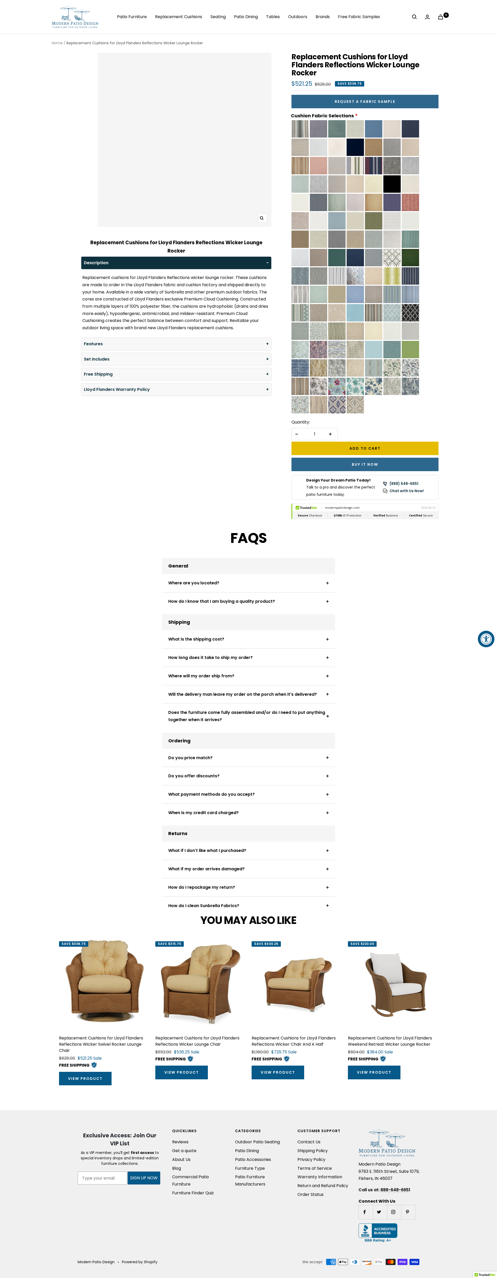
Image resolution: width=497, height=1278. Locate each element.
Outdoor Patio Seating (257, 1142)
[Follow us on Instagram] (394, 1212)
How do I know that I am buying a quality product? (221, 601)
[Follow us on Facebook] (366, 1212)
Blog (176, 1168)
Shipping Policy (312, 1151)
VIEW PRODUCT (85, 1078)
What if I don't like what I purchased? (207, 850)
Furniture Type (250, 1168)
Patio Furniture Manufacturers (250, 1180)
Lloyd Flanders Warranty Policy (117, 389)
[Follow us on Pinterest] (408, 1212)
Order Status (310, 1194)
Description (96, 263)
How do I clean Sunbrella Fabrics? (203, 906)
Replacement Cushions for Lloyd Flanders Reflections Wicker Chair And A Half (294, 1041)
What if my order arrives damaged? (206, 869)
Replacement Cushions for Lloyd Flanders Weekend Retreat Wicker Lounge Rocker (390, 1041)
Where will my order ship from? (201, 676)
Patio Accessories (253, 1159)
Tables (273, 17)
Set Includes (96, 359)
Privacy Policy (311, 1159)
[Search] (415, 17)
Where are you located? (193, 583)
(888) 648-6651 (404, 483)
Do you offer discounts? (194, 776)
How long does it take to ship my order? (210, 657)
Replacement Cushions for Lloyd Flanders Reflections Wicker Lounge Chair (197, 1041)
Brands (323, 17)
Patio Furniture (132, 17)
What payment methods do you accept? (211, 794)
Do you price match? (190, 758)
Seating (218, 17)
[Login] (428, 17)
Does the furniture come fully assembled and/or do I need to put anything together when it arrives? (246, 716)
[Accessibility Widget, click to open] (486, 639)
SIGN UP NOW (144, 1178)
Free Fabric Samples (359, 17)
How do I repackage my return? (201, 887)
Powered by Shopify (139, 1262)
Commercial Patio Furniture (190, 1180)
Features (93, 344)
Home (57, 43)
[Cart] (441, 17)
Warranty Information (319, 1177)
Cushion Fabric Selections (322, 115)
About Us (181, 1159)
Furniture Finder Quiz (193, 1193)
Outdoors (297, 17)
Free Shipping (98, 374)
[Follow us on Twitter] (380, 1212)
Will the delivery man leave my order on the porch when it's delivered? (242, 694)
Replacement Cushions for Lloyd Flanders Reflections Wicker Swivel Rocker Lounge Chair (101, 1044)
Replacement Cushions (178, 17)
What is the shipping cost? (196, 639)
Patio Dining (246, 17)
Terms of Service (314, 1168)
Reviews (180, 1142)
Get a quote (184, 1151)
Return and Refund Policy (322, 1186)
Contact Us (308, 1142)
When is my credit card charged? (203, 813)
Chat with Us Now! (407, 490)
